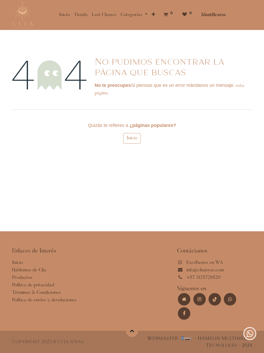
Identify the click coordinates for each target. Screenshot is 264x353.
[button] (153, 15)
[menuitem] (64, 15)
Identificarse (213, 15)
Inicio (132, 138)
